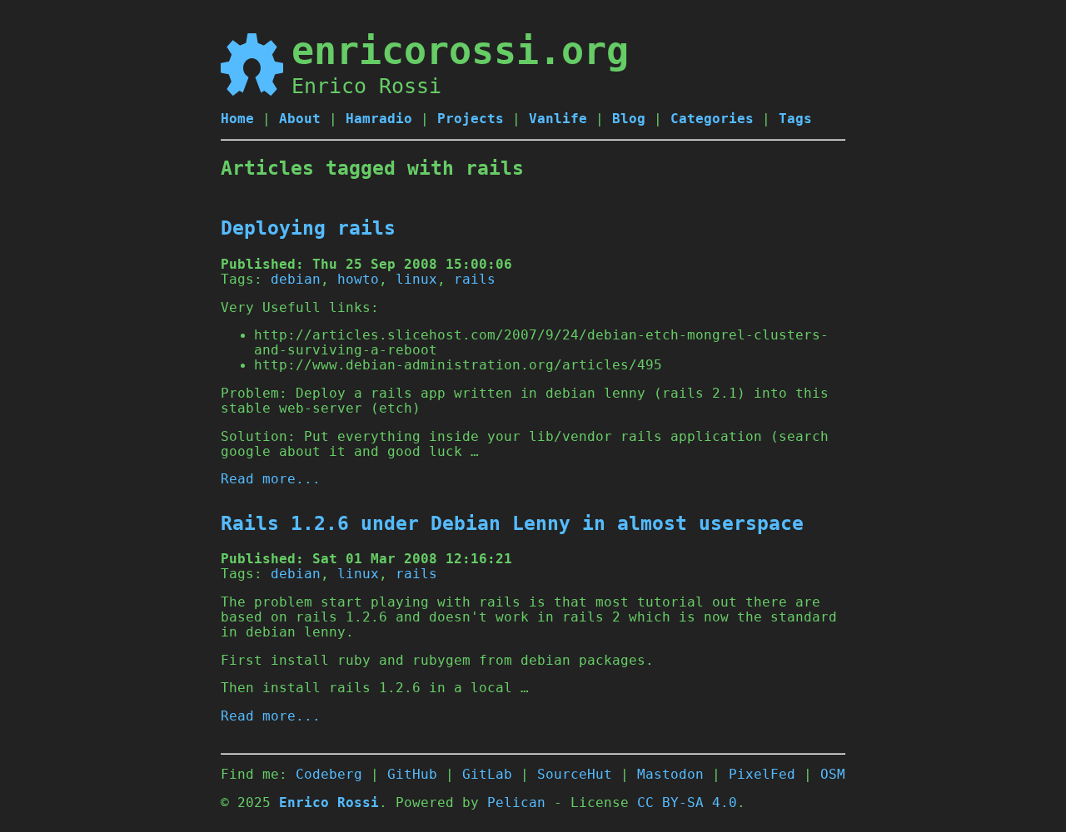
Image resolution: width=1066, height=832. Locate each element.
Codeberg (329, 774)
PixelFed (762, 774)
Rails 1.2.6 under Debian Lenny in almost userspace (512, 523)
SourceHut (574, 774)
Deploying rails (308, 228)
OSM (832, 774)
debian (296, 279)
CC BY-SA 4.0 (687, 802)
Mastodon (670, 774)
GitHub (412, 774)
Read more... (271, 479)
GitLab (487, 774)
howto (358, 279)
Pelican (516, 802)
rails (475, 279)
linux (416, 279)
